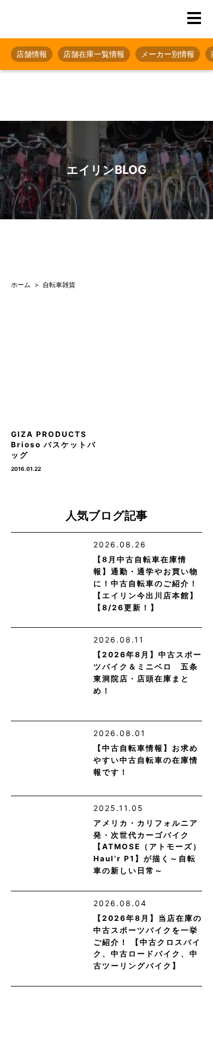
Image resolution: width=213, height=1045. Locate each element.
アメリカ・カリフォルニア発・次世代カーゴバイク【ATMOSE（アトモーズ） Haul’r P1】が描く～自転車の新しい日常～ (147, 847)
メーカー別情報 (167, 54)
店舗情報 (31, 54)
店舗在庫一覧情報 (94, 54)
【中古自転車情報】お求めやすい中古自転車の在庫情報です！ (145, 760)
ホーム (21, 285)
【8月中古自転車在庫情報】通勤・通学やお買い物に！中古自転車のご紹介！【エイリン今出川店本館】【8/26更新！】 (145, 583)
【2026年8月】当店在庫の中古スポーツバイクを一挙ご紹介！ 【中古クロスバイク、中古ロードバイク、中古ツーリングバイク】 (147, 942)
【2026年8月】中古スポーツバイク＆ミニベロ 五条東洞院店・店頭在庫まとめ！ (147, 672)
